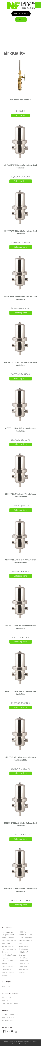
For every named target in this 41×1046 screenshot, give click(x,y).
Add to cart (20, 115)
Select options (20, 181)
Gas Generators (26, 938)
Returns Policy (8, 1017)
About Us (6, 986)
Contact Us (6, 998)
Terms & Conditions (10, 1015)
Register (23, 13)
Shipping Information (10, 1003)
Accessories (8, 932)
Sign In (16, 13)
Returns (5, 1000)
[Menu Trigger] (38, 5)
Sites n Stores (24, 1044)
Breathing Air (8, 946)
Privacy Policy (7, 1020)
